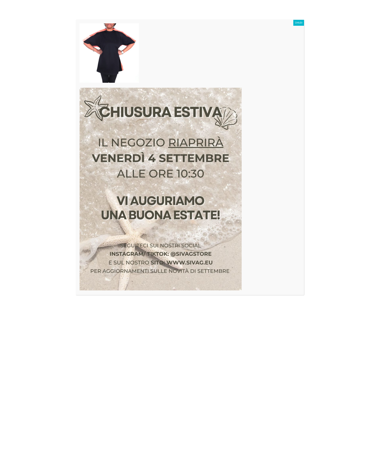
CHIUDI (298, 22)
